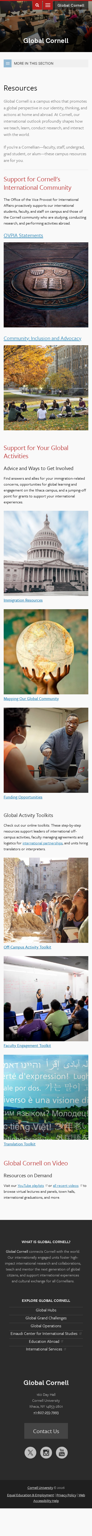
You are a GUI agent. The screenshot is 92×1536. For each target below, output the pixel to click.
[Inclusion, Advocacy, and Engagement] (46, 388)
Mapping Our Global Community (31, 699)
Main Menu (48, 5)
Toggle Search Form (37, 5)
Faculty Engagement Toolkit (27, 1045)
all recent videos (66, 1185)
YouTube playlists (31, 1185)
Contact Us (46, 1431)
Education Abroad (44, 1341)
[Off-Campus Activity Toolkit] (46, 901)
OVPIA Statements (23, 235)
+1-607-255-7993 (46, 1412)
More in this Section (33, 63)
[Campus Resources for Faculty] (46, 999)
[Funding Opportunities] (46, 751)
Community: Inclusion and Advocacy (42, 338)
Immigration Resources (23, 600)
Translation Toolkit (20, 1144)
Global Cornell (45, 41)
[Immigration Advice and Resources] (46, 554)
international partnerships (43, 843)
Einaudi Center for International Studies (44, 1333)
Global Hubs (46, 1310)
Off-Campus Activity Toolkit (27, 947)
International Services (44, 1349)
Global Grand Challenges (46, 1318)
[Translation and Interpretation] (46, 1098)
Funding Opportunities (23, 797)
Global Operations (46, 1326)
